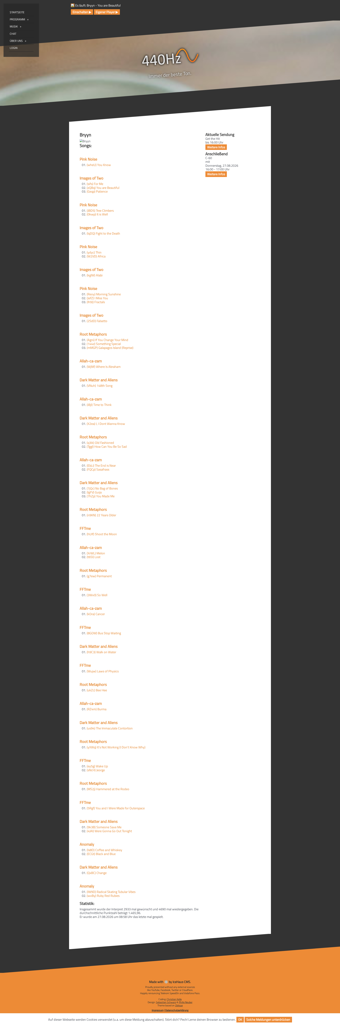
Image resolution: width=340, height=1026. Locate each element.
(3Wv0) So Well (97, 595)
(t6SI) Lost (93, 557)
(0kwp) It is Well (97, 214)
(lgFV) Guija (94, 492)
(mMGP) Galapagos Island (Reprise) (110, 347)
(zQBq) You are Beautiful (103, 187)
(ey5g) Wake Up (97, 766)
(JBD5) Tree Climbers (100, 210)
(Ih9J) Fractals (96, 302)
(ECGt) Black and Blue (101, 853)
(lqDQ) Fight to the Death (103, 233)
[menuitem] (21, 19)
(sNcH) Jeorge (96, 770)
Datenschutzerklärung (176, 1010)
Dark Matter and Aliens (99, 380)
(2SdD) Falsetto (97, 321)
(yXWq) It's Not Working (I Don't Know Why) (116, 747)
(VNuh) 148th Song (99, 385)
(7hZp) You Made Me (101, 496)
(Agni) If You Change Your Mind (107, 340)
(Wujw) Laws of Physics (103, 671)
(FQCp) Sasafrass (98, 469)
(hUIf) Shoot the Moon (102, 534)
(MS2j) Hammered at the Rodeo (108, 789)
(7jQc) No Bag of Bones (102, 488)
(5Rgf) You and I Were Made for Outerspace (116, 808)
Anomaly (87, 844)
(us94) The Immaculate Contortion (110, 728)
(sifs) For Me (95, 183)
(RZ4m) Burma (96, 709)
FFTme (85, 528)
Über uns (16, 41)
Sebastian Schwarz (166, 1002)
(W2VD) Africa (96, 256)
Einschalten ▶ (82, 12)
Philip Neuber (185, 1002)
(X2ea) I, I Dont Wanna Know (106, 423)
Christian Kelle (174, 999)
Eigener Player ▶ (107, 12)
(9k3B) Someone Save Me (104, 827)
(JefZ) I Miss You (97, 298)
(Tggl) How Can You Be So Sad (107, 446)
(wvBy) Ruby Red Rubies (103, 895)
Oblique (179, 1005)
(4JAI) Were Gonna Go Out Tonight (109, 831)
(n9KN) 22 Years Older (101, 515)
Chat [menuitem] (13, 34)
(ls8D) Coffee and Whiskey (104, 850)
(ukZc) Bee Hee (97, 690)
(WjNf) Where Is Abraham (104, 366)
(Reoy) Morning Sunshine (104, 294)
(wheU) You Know (99, 164)
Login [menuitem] (14, 48)
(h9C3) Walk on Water (101, 652)
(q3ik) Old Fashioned (100, 442)
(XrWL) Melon (96, 553)
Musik (14, 26)
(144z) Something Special (104, 343)
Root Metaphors (93, 334)
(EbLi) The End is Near (101, 465)
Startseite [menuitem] (17, 12)
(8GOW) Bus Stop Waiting (104, 633)
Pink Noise (88, 159)
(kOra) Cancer (96, 614)
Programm (17, 19)
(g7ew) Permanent (99, 576)
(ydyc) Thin (94, 252)
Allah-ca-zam (91, 361)
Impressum (158, 1010)
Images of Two (91, 178)
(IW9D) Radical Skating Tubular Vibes (111, 891)
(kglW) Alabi (95, 275)
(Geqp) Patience (97, 191)
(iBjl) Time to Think (99, 404)
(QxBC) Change (97, 872)
